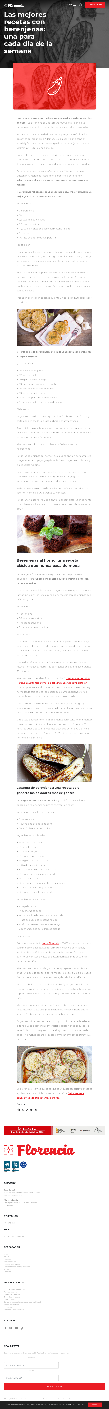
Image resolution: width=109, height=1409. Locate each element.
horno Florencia (50, 943)
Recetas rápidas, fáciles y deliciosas (17, 1267)
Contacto (7, 1272)
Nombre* (31, 1358)
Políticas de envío (10, 1292)
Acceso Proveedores (11, 1305)
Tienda (6, 1256)
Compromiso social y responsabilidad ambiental (22, 1302)
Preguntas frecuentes (12, 1294)
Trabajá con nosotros (12, 1297)
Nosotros (7, 1259)
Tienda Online (95, 5)
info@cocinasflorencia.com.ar (15, 1236)
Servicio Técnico (10, 1262)
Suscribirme (56, 1386)
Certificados (8, 1307)
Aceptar (95, 1405)
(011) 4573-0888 (9, 1223)
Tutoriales (7, 1269)
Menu (70, 4)
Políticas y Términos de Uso (14, 1289)
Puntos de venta (10, 1299)
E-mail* (31, 1370)
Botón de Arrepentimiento (14, 1310)
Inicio (6, 1254)
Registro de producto (12, 1264)
